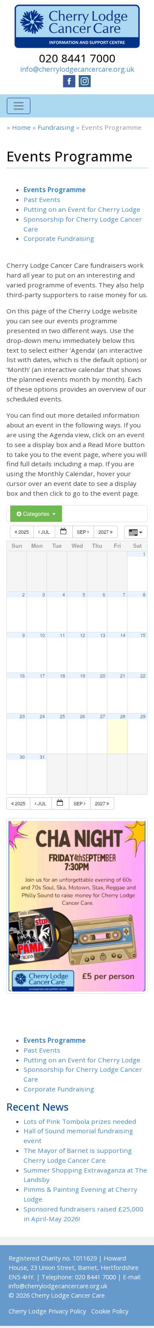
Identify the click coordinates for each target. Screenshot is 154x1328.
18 (62, 676)
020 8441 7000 (77, 58)
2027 (104, 531)
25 (62, 716)
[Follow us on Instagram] (85, 80)
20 (102, 676)
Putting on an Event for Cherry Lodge (82, 209)
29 (142, 716)
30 (22, 757)
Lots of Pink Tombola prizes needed (80, 1121)
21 (122, 676)
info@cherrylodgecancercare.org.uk (77, 69)
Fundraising (56, 127)
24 (42, 716)
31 (42, 757)
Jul (45, 531)
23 (22, 716)
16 (22, 676)
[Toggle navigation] (18, 106)
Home (21, 127)
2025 (23, 531)
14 (122, 635)
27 (102, 716)
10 (42, 635)
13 (102, 635)
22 (142, 676)
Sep (82, 531)
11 (62, 635)
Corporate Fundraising (59, 238)
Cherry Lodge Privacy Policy (47, 1311)
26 (82, 716)
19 (82, 676)
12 (82, 635)
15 (142, 635)
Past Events (42, 199)
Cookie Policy (109, 1311)
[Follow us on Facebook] (69, 80)
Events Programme (55, 189)
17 (42, 676)
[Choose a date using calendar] (64, 532)
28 (122, 716)
